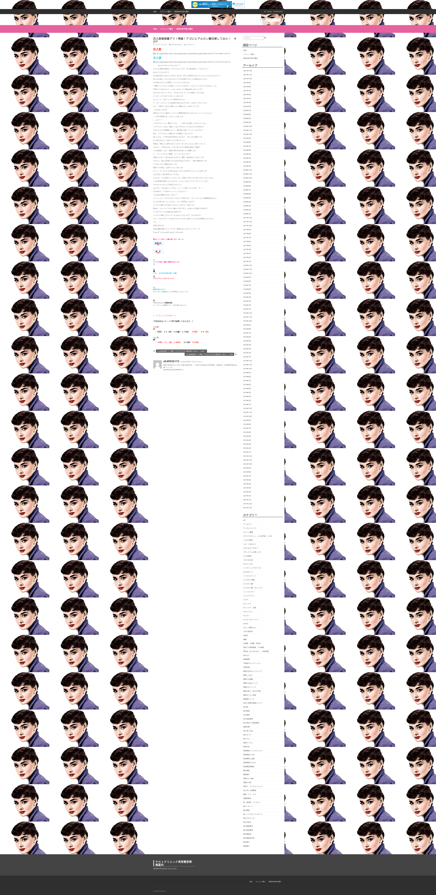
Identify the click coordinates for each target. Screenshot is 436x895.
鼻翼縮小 (246, 846)
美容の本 (246, 747)
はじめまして (248, 572)
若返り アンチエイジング (252, 786)
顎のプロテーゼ (248, 818)
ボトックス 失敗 (249, 608)
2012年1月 (247, 500)
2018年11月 (247, 174)
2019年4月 (247, 158)
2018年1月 (247, 214)
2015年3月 (247, 349)
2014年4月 (247, 392)
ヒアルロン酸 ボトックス (252, 588)
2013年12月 (247, 408)
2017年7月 (247, 237)
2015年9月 (247, 325)
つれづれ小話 (248, 560)
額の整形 (246, 810)
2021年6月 (247, 94)
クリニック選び (165, 11)
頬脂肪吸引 (247, 798)
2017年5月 (247, 245)
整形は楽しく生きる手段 (252, 691)
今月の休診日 (248, 631)
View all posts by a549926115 (173, 369)
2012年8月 (247, 472)
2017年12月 (247, 218)
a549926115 (190, 45)
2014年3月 (247, 396)
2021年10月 (247, 79)
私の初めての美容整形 (251, 723)
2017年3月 (247, 253)
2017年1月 (247, 261)
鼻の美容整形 (248, 830)
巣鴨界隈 (246, 659)
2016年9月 (247, 277)
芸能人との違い (248, 778)
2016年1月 (247, 309)
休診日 (245, 635)
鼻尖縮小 (246, 842)
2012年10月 (247, 464)
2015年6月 (247, 337)
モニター (246, 615)
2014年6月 (247, 384)
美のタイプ (247, 735)
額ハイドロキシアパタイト (252, 814)
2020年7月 (247, 110)
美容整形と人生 (248, 755)
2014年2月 (247, 400)
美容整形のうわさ (249, 762)
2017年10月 (247, 226)
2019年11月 (247, 130)
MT (244, 520)
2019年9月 (247, 138)
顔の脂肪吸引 (248, 826)
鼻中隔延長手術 (248, 838)
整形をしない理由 (249, 695)
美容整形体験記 (176, 45)
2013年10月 (247, 416)
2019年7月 (247, 146)
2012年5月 (247, 484)
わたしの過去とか (249, 627)
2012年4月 (247, 488)
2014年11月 (247, 365)
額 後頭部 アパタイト (252, 802)
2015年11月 (247, 317)
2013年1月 (247, 452)
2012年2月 (247, 496)
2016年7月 (247, 285)
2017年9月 (247, 230)
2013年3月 (247, 444)
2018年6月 (247, 194)
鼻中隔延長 (247, 834)
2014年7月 (247, 380)
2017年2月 (247, 257)
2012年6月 (247, 480)
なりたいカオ (248, 564)
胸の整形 (246, 770)
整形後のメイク (248, 699)
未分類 (245, 707)
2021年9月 (247, 83)
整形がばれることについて (252, 671)
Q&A (155, 11)
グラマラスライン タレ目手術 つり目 (257, 536)
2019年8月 (247, 142)
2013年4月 (247, 440)
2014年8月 (247, 377)
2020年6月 (247, 114)
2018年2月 (247, 210)
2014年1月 (247, 404)
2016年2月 (247, 305)
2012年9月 (247, 468)
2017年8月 (247, 234)
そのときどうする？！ (251, 548)
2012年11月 (247, 460)
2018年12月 (247, 170)
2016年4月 (247, 297)
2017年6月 (247, 241)
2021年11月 (247, 75)
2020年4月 (247, 122)
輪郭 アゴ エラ (249, 794)
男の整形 (246, 711)
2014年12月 (247, 361)
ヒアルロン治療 (248, 580)
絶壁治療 (246, 727)
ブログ (245, 600)
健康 (244, 639)
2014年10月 (247, 369)
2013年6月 (247, 432)
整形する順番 (248, 679)
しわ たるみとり (249, 544)
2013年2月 (247, 448)
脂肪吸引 (246, 774)
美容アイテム (248, 743)
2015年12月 (247, 313)
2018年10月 (247, 178)
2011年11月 (247, 508)
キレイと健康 (248, 532)
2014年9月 (247, 373)
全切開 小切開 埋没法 (252, 643)
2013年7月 (247, 428)
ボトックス (247, 604)
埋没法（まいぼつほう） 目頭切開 (256, 651)
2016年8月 (247, 281)
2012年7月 (247, 476)
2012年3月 (247, 492)
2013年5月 (247, 436)
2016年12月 (247, 265)
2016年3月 (247, 301)
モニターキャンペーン (251, 619)
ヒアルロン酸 (248, 584)
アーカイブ (247, 524)
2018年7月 (247, 190)
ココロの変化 (248, 540)
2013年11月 (247, 412)
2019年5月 (247, 154)
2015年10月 (247, 321)
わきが (245, 623)
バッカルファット (249, 576)
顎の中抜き (247, 822)
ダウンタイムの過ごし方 (252, 552)
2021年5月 (247, 98)
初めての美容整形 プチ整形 (253, 647)
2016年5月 (247, 293)
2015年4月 (247, 345)
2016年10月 (247, 273)
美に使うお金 (248, 731)
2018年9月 (247, 182)
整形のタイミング (249, 687)
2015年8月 (247, 329)
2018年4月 (247, 202)
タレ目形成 (247, 556)
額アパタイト (248, 806)
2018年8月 (247, 186)
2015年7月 (247, 333)
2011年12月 (247, 504)
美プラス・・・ (248, 739)
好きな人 (246, 655)
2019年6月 (247, 150)
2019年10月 (247, 134)
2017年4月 (247, 249)
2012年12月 (247, 456)
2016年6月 (247, 289)
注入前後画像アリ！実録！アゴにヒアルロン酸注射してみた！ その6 (181, 351)
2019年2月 (247, 166)
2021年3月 (247, 106)
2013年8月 (247, 424)
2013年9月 (247, 420)
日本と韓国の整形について (252, 703)
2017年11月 (247, 222)
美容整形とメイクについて (252, 751)
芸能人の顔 (247, 782)
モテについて (248, 611)
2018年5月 (247, 198)
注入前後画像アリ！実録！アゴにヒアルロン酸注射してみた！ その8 (209, 354)
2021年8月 (247, 87)
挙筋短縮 (246, 667)
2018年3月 (247, 206)
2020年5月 (247, 118)
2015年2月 (247, 353)
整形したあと (248, 675)
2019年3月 (247, 162)
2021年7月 (247, 90)
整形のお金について (250, 683)
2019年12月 (247, 126)
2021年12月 (247, 71)
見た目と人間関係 (249, 790)
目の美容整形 (248, 719)
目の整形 (246, 715)
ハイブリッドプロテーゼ (252, 568)
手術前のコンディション (252, 663)
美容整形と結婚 (248, 758)
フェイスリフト (248, 592)
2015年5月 (247, 341)
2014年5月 (247, 388)
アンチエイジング (249, 528)
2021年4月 (247, 102)
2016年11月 (247, 269)
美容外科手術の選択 (182, 11)
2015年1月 (247, 357)
